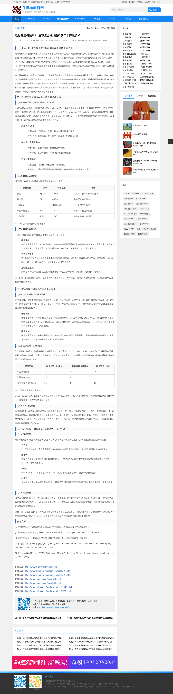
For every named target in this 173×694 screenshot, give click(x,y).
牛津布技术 (96, 19)
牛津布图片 (127, 19)
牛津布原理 (127, 60)
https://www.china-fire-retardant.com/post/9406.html (48, 575)
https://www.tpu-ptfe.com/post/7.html (41, 567)
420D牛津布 (129, 229)
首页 (17, 19)
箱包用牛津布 (128, 70)
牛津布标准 (145, 57)
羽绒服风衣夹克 (147, 83)
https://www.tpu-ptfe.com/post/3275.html (43, 583)
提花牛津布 (145, 50)
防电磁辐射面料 (129, 80)
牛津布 (126, 194)
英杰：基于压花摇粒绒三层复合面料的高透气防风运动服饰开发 (92, 638)
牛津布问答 (143, 19)
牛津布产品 (45, 19)
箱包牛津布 (127, 47)
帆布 (138, 229)
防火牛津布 (145, 37)
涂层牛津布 (145, 41)
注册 (158, 2)
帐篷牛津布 (145, 47)
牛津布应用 (80, 19)
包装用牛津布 (146, 67)
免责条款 (140, 2)
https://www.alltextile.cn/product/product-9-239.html (48, 591)
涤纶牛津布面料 (130, 224)
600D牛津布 (141, 199)
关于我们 (124, 2)
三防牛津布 (127, 41)
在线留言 (148, 2)
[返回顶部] (170, 622)
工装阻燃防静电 (147, 77)
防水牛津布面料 (149, 229)
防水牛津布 (127, 37)
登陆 (153, 2)
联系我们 (132, 2)
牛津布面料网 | (61, 687)
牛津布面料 (136, 194)
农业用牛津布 (128, 73)
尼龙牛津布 (145, 44)
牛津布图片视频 (129, 54)
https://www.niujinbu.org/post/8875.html (58, 607)
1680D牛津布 (129, 234)
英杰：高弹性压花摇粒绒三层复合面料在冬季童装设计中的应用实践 (92, 649)
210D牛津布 (129, 219)
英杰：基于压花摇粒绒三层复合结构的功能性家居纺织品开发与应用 (92, 645)
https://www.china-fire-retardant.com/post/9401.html (48, 571)
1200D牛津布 (142, 219)
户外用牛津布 (146, 70)
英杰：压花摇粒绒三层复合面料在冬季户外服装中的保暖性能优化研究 (40, 638)
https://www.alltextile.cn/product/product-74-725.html (48, 587)
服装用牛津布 (146, 73)
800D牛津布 (145, 214)
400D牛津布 (144, 209)
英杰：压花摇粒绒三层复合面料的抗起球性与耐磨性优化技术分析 (40, 649)
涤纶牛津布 (127, 44)
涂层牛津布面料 (130, 209)
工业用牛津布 (146, 64)
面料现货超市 (128, 77)
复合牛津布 (127, 50)
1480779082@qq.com (125, 687)
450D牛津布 (142, 234)
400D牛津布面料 (130, 214)
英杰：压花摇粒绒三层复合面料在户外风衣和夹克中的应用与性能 (92, 642)
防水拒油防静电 (129, 83)
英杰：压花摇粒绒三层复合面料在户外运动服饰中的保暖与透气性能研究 (40, 645)
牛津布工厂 (111, 19)
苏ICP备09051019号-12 (100, 687)
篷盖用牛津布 (128, 67)
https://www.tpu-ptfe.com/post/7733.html (43, 579)
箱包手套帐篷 (128, 87)
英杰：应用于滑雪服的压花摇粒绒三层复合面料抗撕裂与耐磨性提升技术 (40, 642)
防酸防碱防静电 (147, 80)
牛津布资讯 (30, 19)
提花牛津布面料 (142, 204)
